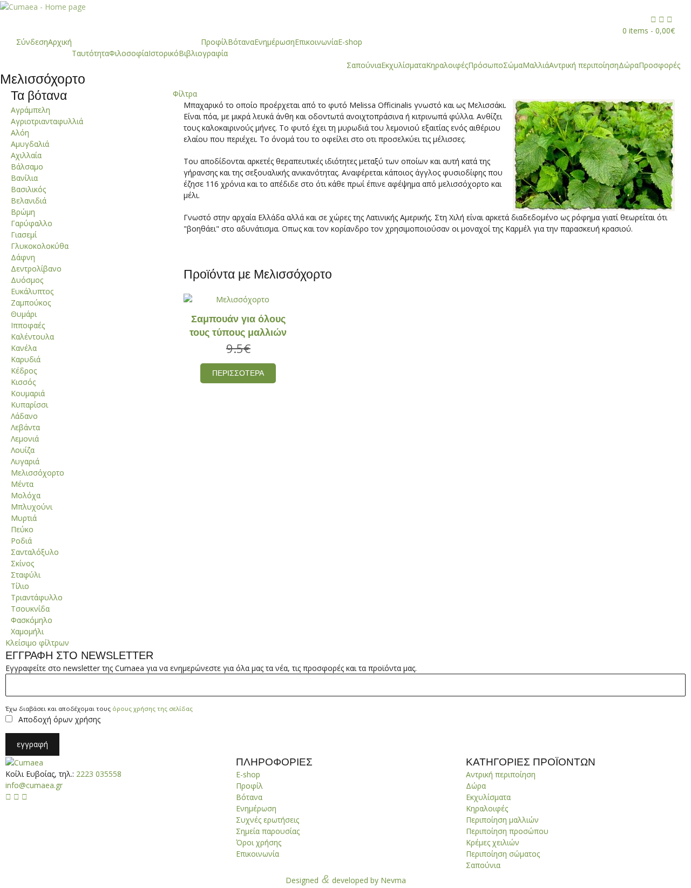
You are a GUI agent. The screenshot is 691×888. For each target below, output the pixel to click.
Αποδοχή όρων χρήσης (59, 719)
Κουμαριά (28, 393)
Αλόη (20, 132)
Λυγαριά (25, 461)
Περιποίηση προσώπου (507, 831)
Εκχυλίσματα (403, 65)
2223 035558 (98, 774)
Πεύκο (22, 529)
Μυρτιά (24, 518)
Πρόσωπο (485, 65)
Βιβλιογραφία (203, 53)
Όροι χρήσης (258, 842)
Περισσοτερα (238, 373)
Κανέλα (24, 348)
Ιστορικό (163, 53)
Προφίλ (214, 42)
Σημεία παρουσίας (268, 831)
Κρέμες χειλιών (492, 842)
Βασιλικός (28, 189)
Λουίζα (23, 450)
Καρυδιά (25, 359)
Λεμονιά (25, 438)
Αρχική (60, 42)
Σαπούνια (364, 65)
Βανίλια (24, 178)
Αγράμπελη (30, 110)
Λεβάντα (25, 427)
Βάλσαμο (27, 166)
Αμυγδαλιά (30, 144)
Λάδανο (24, 416)
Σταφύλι (25, 575)
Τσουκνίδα (30, 609)
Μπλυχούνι (31, 506)
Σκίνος (22, 563)
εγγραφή (32, 744)
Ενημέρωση (274, 42)
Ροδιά (21, 540)
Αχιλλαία (26, 155)
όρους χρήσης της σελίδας (152, 708)
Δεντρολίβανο (36, 268)
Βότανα (241, 42)
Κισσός (23, 382)
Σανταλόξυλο (35, 552)
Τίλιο (20, 586)
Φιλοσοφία (128, 53)
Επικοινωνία (316, 42)
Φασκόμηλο (31, 620)
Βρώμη (23, 212)
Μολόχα (25, 495)
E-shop (350, 42)
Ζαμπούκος (31, 302)
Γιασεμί (24, 234)
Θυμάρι (24, 314)
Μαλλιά (536, 65)
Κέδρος (24, 370)
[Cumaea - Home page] (24, 762)
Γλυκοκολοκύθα (40, 246)
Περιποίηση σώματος (503, 854)
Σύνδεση (32, 42)
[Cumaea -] (43, 6)
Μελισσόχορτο (37, 472)
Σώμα (513, 65)
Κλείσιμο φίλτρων (37, 643)
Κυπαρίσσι (29, 404)
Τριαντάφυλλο (37, 597)
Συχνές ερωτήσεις (267, 820)
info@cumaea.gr (34, 785)
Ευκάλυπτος (32, 291)
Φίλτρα (185, 94)
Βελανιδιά (28, 200)
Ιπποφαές (28, 325)
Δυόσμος (27, 280)
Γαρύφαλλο (31, 223)
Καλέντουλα (32, 336)
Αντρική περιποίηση (584, 65)
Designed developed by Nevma (346, 879)
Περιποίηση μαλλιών (502, 820)
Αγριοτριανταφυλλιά (47, 121)
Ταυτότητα (90, 53)
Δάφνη (23, 257)
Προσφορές (659, 65)
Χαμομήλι (27, 631)
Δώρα (629, 65)
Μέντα (22, 484)
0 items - (648, 30)
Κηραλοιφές (447, 65)
